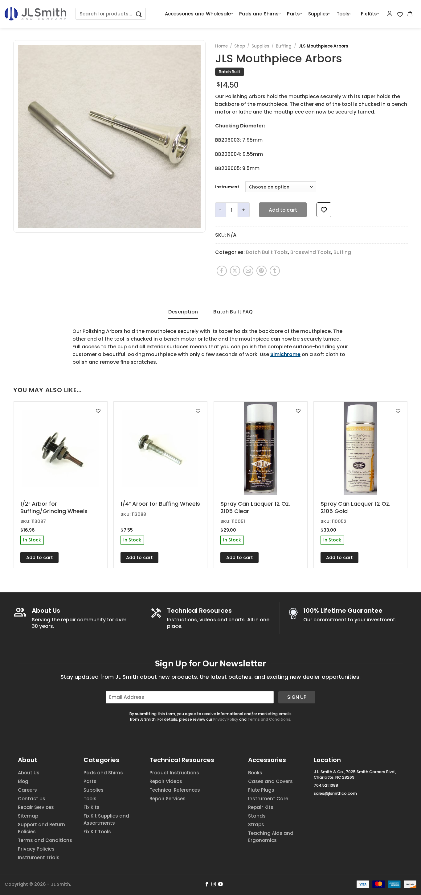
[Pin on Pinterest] (261, 271)
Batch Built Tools (267, 252)
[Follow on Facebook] (207, 884)
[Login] (390, 13)
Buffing (284, 46)
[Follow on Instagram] (213, 884)
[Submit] (139, 14)
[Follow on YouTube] (220, 884)
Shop (239, 46)
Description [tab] (183, 311)
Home (221, 46)
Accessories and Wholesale (198, 13)
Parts (293, 13)
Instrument (227, 187)
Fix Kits (369, 13)
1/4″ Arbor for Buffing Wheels (160, 503)
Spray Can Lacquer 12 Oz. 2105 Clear (255, 507)
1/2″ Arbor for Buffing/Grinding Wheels (54, 507)
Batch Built (229, 71)
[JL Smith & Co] (35, 14)
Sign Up (296, 697)
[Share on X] (235, 271)
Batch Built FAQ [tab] (233, 311)
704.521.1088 (326, 785)
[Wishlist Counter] (400, 14)
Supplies (318, 13)
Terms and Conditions (268, 719)
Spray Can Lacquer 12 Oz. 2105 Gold (355, 507)
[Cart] (410, 13)
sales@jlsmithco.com (335, 793)
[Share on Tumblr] (275, 271)
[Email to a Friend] (248, 271)
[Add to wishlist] (324, 209)
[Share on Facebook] (222, 271)
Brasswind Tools (310, 252)
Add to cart (283, 210)
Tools (343, 13)
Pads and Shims (259, 13)
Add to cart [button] (39, 557)
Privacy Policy (225, 719)
